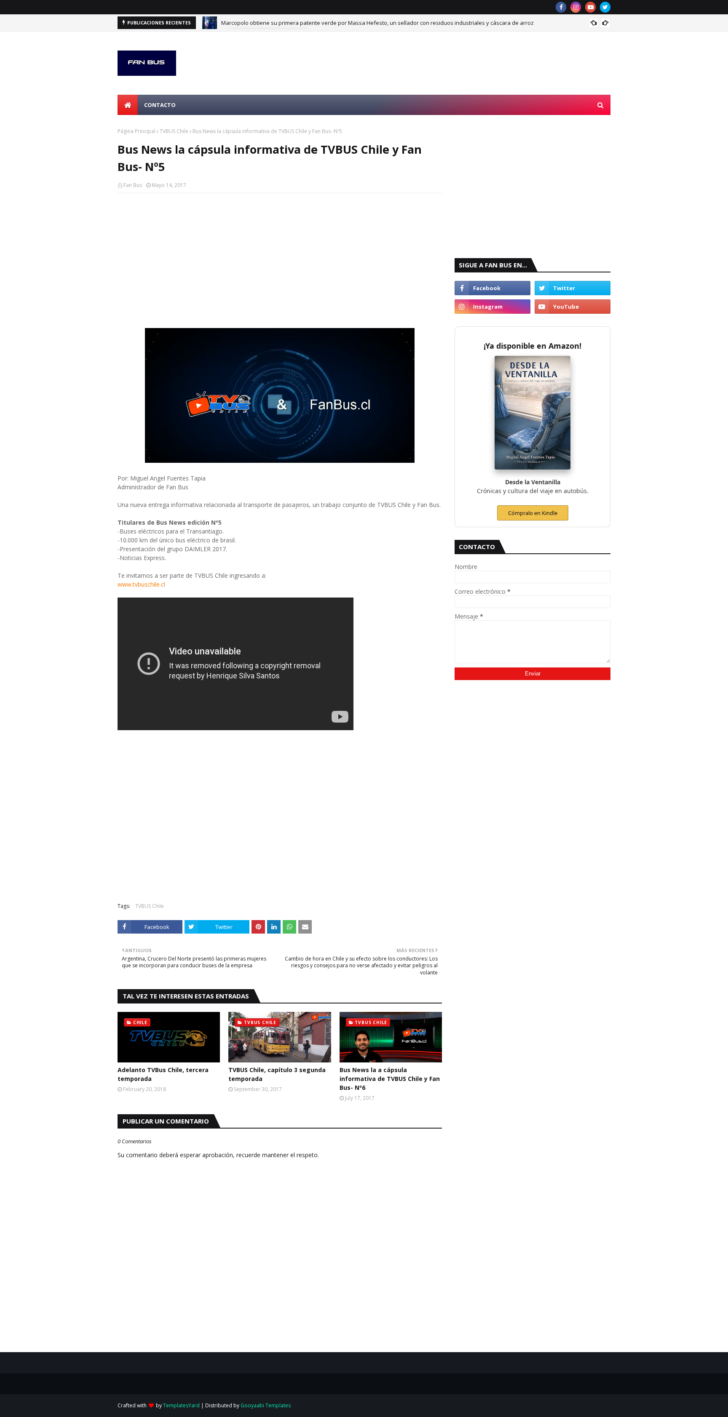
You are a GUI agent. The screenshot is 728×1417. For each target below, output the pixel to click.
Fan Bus (132, 185)
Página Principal (136, 131)
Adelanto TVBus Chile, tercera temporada (163, 1074)
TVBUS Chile (174, 131)
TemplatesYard (181, 1405)
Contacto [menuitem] (160, 105)
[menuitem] (128, 105)
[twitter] (605, 7)
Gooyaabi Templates (266, 1405)
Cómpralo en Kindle (532, 513)
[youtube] (590, 7)
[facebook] (561, 7)
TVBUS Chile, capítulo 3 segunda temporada (277, 1074)
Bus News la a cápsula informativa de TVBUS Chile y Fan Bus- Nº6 (390, 1078)
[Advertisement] (280, 261)
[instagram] (575, 7)
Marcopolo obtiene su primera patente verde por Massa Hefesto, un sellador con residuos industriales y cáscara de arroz (377, 23)
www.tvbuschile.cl (141, 584)
